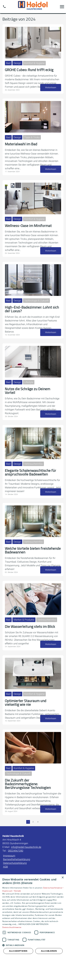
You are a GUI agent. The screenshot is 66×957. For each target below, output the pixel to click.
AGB (5, 866)
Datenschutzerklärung (15, 863)
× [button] (62, 877)
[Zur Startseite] (33, 6)
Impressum (9, 855)
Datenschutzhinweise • (53, 887)
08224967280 (15, 850)
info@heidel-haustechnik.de (26, 847)
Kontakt (17, 891)
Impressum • (8, 891)
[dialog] (33, 915)
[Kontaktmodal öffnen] (4, 6)
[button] (62, 6)
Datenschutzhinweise (11, 927)
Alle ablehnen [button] (49, 951)
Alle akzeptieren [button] (18, 951)
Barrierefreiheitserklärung (16, 859)
